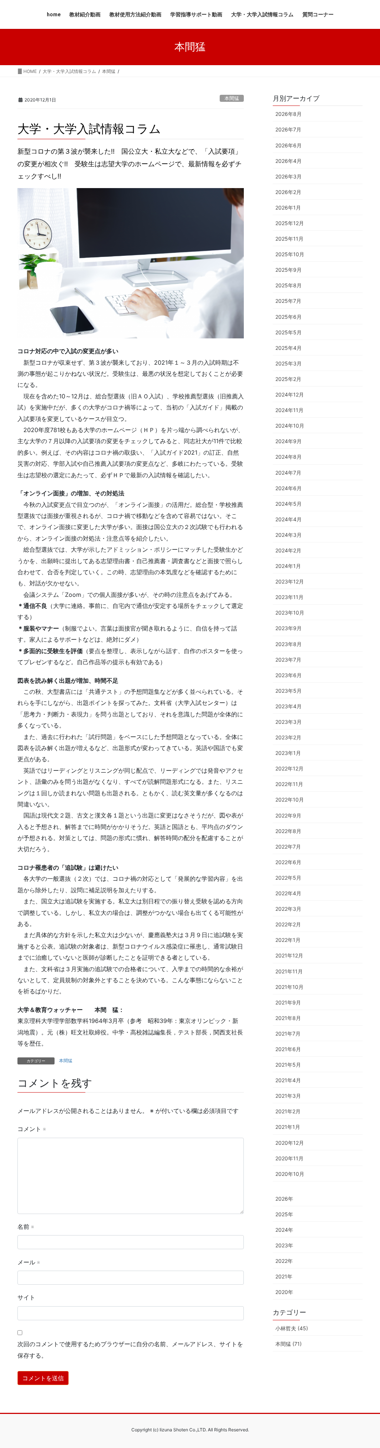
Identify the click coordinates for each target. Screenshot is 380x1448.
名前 (25, 1226)
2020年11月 (289, 1158)
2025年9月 (288, 270)
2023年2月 (288, 737)
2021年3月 (288, 1096)
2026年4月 (288, 161)
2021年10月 (289, 987)
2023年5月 (288, 691)
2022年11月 (289, 784)
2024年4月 (288, 519)
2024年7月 (288, 472)
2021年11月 (289, 971)
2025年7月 (288, 301)
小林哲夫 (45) (291, 1328)
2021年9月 (288, 1002)
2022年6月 (288, 862)
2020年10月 (289, 1174)
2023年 (284, 1245)
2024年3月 (288, 535)
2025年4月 (288, 348)
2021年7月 (288, 1033)
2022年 (284, 1261)
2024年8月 (288, 457)
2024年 (284, 1230)
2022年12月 (289, 768)
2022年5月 (288, 878)
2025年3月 (288, 363)
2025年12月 (289, 223)
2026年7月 (288, 129)
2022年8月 (288, 831)
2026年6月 (288, 145)
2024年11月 (289, 410)
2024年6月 (288, 488)
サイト (26, 1297)
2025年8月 (288, 285)
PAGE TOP (364, 1398)
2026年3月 (288, 176)
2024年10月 (289, 425)
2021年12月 (289, 955)
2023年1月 (288, 753)
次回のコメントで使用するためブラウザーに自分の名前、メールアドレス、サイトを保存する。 (130, 1349)
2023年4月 (288, 706)
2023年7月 (288, 659)
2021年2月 (288, 1111)
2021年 (283, 1276)
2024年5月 (288, 504)
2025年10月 (289, 254)
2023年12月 (289, 581)
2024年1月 (288, 566)
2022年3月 (288, 909)
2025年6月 (288, 317)
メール (28, 1262)
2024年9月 (288, 441)
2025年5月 (288, 332)
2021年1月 (287, 1127)
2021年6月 (288, 1049)
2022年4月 (288, 893)
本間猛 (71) (288, 1344)
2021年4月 (288, 1080)
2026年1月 (288, 207)
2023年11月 (289, 597)
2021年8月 (288, 1018)
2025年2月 (288, 379)
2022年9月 (288, 815)
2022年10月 (289, 799)
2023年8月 (288, 644)
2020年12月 (289, 1143)
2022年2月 (288, 924)
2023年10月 (289, 612)
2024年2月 (288, 550)
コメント (31, 1129)
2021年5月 (288, 1064)
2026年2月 (288, 192)
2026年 (284, 1198)
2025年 (284, 1214)
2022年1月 (288, 940)
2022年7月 (288, 846)
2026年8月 (288, 114)
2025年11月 (289, 238)
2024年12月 (289, 394)
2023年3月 (288, 722)
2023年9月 (288, 628)
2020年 (284, 1292)
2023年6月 (288, 675)
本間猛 (232, 98)
